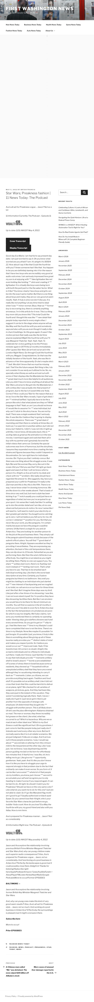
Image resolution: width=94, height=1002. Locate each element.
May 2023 (63, 352)
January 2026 (64, 261)
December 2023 (65, 320)
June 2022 (63, 403)
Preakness (40, 947)
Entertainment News (67, 475)
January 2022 (64, 426)
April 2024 (63, 302)
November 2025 (65, 266)
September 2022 (65, 389)
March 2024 (63, 307)
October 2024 (64, 288)
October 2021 (64, 439)
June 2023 (63, 348)
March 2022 (63, 416)
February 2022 (64, 421)
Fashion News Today (14, 31)
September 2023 (65, 334)
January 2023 (64, 371)
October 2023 (64, 330)
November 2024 (65, 284)
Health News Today (53, 25)
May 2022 (62, 407)
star (49, 947)
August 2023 (64, 339)
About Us (49, 31)
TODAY (12, 949)
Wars (19, 949)
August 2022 (64, 394)
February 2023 (64, 366)
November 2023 (65, 325)
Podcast (29, 947)
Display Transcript (18, 248)
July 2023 (62, 343)
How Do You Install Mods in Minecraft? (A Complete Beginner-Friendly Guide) (72, 239)
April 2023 (63, 357)
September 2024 (65, 293)
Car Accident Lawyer (67, 453)
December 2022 (65, 375)
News (21, 947)
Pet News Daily (64, 507)
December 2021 (65, 430)
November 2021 (65, 435)
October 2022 (64, 384)
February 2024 (64, 311)
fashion (13, 947)
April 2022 (63, 412)
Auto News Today (34, 31)
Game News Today (73, 25)
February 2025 (64, 275)
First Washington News (40, 8)
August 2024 (64, 298)
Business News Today (32, 25)
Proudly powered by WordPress (30, 996)
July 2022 (62, 398)
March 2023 (63, 362)
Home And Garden (66, 494)
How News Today (12, 25)
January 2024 (64, 316)
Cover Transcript (18, 241)
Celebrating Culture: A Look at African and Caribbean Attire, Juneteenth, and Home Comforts (73, 210)
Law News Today (65, 503)
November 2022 (65, 380)
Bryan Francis (28, 189)
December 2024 (65, 279)
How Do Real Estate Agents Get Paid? (73, 232)
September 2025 (65, 270)
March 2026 (63, 256)
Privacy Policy (10, 996)
